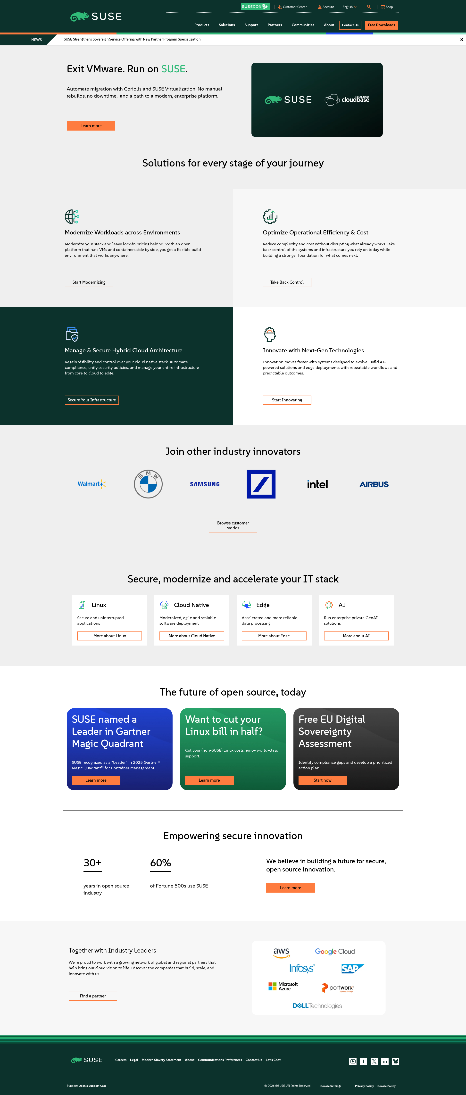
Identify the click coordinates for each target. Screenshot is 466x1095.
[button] (256, 5)
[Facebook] (363, 1061)
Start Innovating (287, 400)
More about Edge (274, 635)
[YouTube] (353, 1061)
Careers (120, 1060)
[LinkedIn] (385, 1061)
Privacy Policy (364, 1086)
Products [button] (201, 25)
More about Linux (109, 635)
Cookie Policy (386, 1086)
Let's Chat (273, 1060)
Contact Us (254, 1060)
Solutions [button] (227, 25)
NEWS (36, 40)
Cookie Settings (330, 1086)
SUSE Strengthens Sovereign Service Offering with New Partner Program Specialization (132, 39)
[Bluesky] (395, 1061)
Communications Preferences (220, 1060)
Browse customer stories (233, 525)
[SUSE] (88, 1060)
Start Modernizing (89, 282)
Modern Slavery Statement (161, 1060)
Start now (323, 780)
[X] (374, 1061)
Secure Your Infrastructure (92, 400)
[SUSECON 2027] (255, 6)
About (189, 1060)
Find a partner (93, 996)
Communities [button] (303, 25)
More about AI (356, 635)
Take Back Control (287, 282)
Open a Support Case (92, 1085)
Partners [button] (275, 25)
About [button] (329, 25)
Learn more (91, 125)
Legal (134, 1060)
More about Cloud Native (192, 635)
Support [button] (251, 25)
